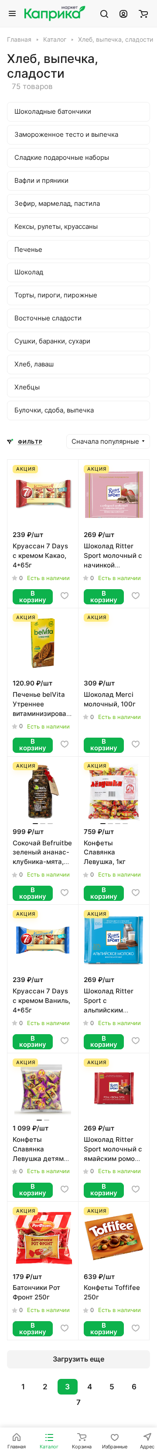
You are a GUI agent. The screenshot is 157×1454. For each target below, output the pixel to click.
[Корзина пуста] (143, 13)
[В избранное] (64, 595)
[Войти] (123, 13)
